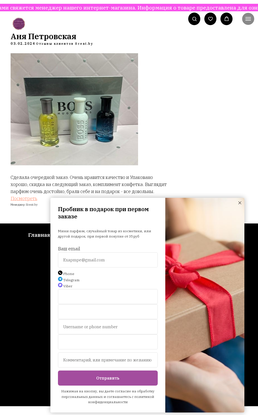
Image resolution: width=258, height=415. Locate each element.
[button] (194, 18)
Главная (39, 234)
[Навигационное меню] (248, 19)
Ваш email (69, 249)
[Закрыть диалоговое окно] (240, 203)
